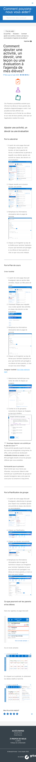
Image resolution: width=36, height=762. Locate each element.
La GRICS (18, 741)
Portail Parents (18, 735)
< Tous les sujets (9, 31)
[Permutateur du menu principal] (32, 3)
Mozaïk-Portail (18, 733)
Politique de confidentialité (18, 742)
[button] (28, 41)
